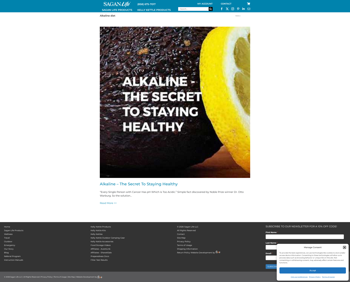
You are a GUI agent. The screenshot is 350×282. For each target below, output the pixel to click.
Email (269, 253)
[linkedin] (243, 9)
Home (237, 16)
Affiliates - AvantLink (100, 249)
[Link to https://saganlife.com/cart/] (248, 3)
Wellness (8, 234)
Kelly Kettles (97, 234)
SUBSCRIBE (273, 266)
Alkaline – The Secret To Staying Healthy (139, 184)
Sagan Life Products (13, 230)
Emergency (9, 245)
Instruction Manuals (13, 260)
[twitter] (227, 9)
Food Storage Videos (101, 245)
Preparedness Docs (100, 256)
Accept (313, 270)
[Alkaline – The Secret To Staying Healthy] (175, 102)
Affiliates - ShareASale (101, 252)
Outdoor (8, 241)
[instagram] (232, 9)
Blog (6, 252)
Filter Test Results (99, 260)
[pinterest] (238, 9)
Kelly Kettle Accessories (102, 241)
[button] (344, 247)
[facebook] (221, 9)
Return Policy (183, 252)
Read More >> (108, 203)
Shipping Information (187, 249)
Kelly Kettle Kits (98, 230)
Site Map (181, 238)
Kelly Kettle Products (101, 227)
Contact (181, 234)
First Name (272, 232)
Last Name (272, 243)
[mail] (248, 9)
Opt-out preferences (299, 277)
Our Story (9, 249)
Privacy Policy (315, 277)
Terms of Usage (328, 277)
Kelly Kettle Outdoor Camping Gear (108, 238)
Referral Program (12, 256)
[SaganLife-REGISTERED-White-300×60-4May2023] (117, 2)
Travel (7, 238)
